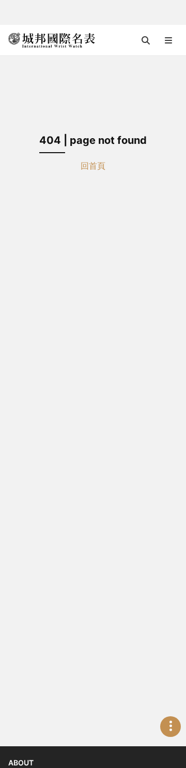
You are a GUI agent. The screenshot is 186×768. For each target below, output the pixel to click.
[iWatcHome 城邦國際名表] (51, 40)
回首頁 (93, 165)
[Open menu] (168, 40)
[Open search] (145, 40)
